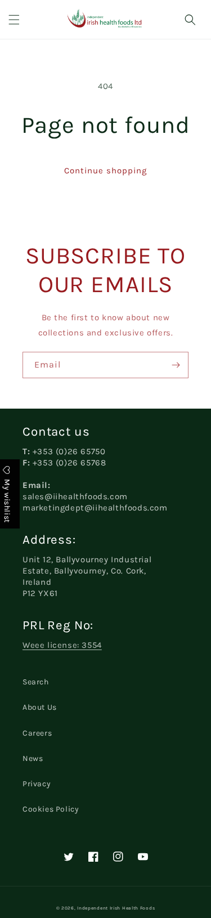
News (33, 758)
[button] (14, 19)
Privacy (37, 784)
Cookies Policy (51, 809)
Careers (37, 733)
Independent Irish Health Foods (116, 908)
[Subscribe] (175, 365)
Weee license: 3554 (62, 645)
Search (36, 682)
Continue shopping (105, 170)
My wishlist (7, 499)
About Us (40, 707)
